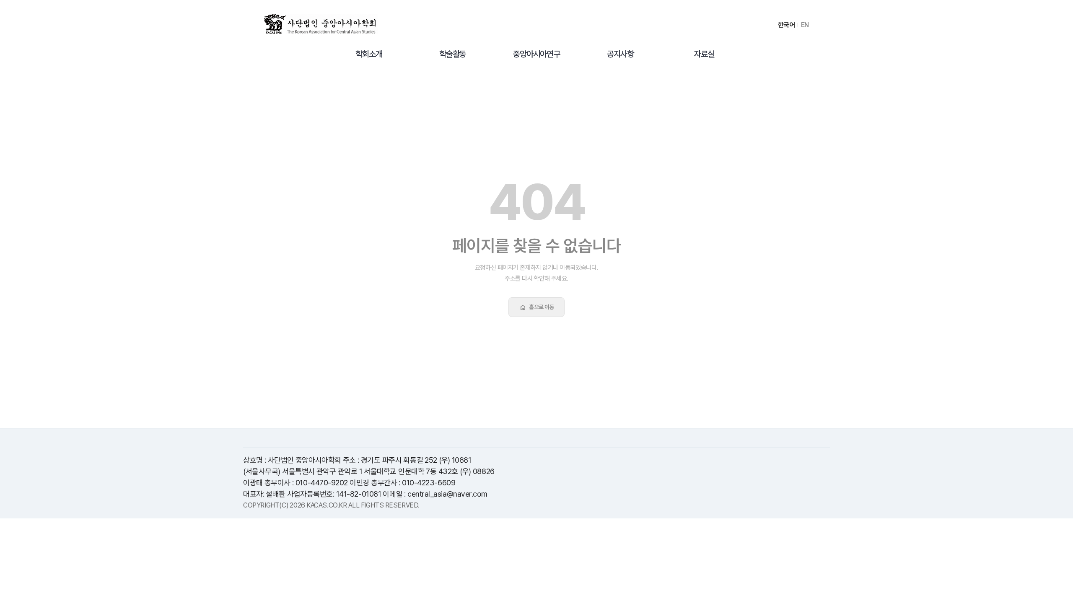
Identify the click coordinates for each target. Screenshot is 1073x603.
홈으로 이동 (536, 307)
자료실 (704, 54)
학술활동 (452, 54)
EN (805, 25)
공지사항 (620, 54)
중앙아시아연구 (536, 54)
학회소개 (368, 54)
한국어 (786, 25)
